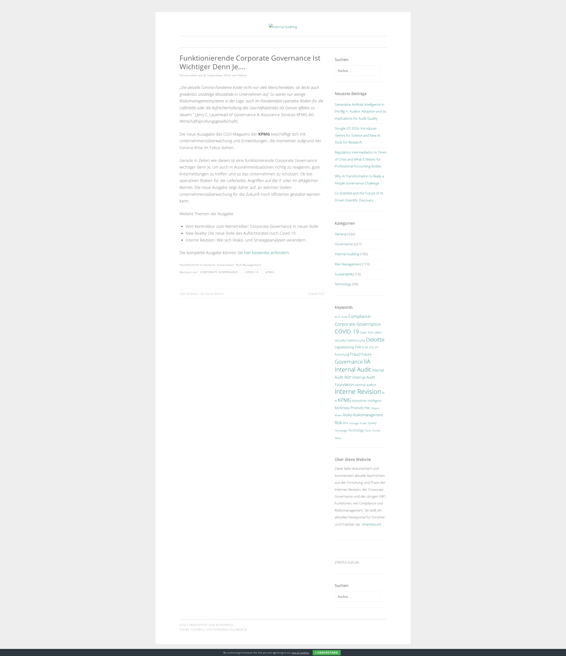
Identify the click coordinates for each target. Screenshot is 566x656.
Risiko (347, 414)
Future (366, 354)
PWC (367, 408)
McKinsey (342, 407)
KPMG (270, 272)
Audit (344, 316)
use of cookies (300, 652)
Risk (338, 423)
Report (376, 408)
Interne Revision (358, 391)
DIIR (358, 347)
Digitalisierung (344, 347)
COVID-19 (252, 272)
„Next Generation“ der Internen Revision (202, 293)
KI (336, 401)
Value (338, 438)
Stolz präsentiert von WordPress (206, 625)
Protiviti (356, 407)
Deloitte (375, 339)
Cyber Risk (366, 332)
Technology (343, 284)
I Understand (326, 652)
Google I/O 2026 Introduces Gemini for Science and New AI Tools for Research (357, 135)
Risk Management (248, 265)
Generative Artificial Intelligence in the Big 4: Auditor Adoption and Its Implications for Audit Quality (360, 111)
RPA (345, 423)
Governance (225, 265)
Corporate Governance (219, 272)
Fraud (355, 354)
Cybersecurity (355, 340)
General (209, 265)
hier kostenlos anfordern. (267, 252)
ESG (371, 347)
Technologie (341, 430)
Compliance (359, 316)
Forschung (342, 354)
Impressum (371, 524)
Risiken (338, 415)
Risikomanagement (368, 414)
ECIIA (365, 347)
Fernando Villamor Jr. (230, 629)
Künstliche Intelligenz (366, 401)
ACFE (337, 316)
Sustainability (344, 274)
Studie (363, 423)
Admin (242, 75)
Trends (376, 430)
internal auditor (365, 385)
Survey (372, 423)
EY (376, 347)
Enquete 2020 (316, 293)
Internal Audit (353, 369)
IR (383, 393)
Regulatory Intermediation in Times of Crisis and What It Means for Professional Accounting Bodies (360, 159)
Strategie (354, 423)
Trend (368, 430)
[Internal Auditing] (283, 27)
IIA (367, 361)
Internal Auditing (347, 254)
